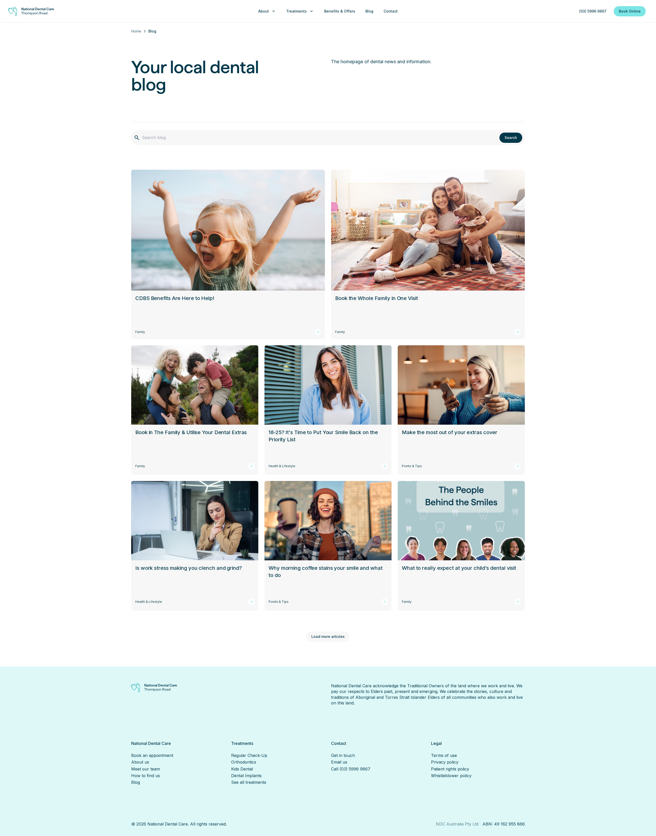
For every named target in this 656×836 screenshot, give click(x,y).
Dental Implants (246, 775)
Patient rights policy (450, 768)
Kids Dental (242, 768)
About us (140, 762)
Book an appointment (152, 755)
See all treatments (248, 782)
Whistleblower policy (451, 775)
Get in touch (343, 755)
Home (136, 31)
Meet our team (145, 768)
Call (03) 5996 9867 (350, 768)
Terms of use (444, 755)
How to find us (145, 775)
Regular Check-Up (249, 755)
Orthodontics (243, 762)
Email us (339, 762)
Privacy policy (444, 762)
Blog (135, 782)
